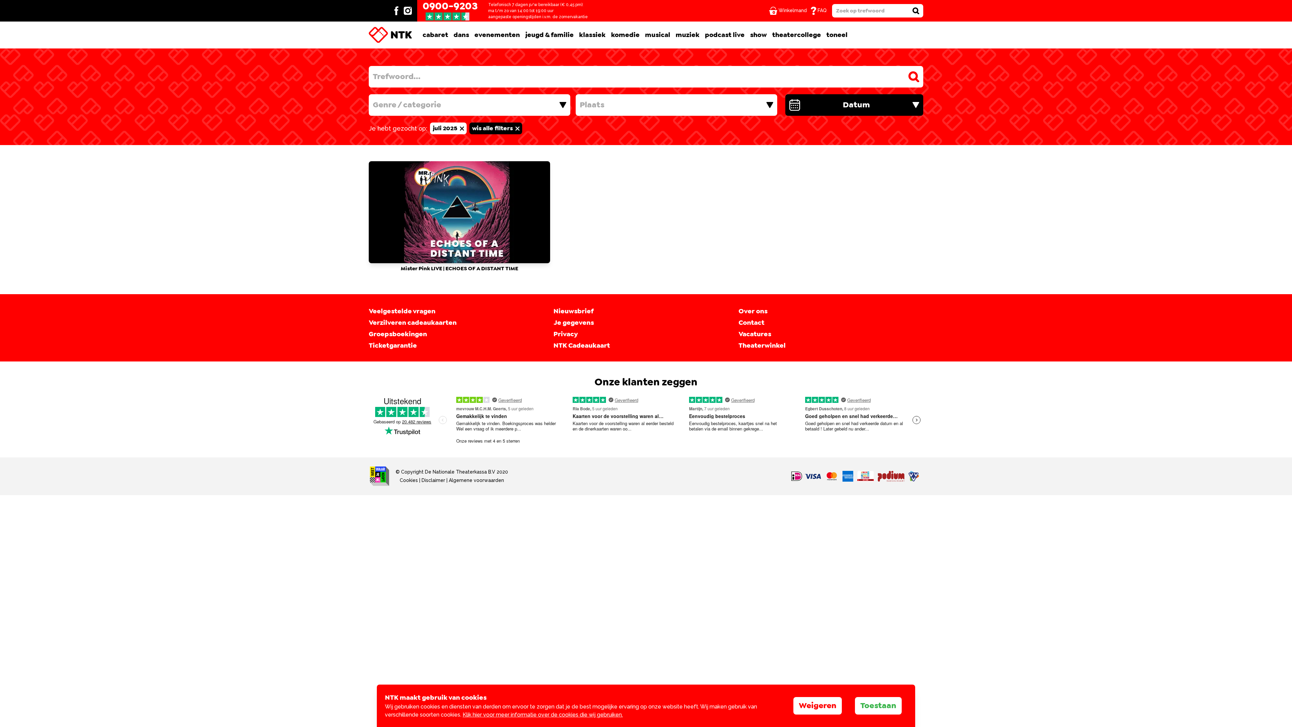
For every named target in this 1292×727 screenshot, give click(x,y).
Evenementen (497, 35)
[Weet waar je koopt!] (379, 476)
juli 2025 (446, 128)
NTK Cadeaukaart (581, 345)
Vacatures (755, 334)
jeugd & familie (549, 35)
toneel (837, 35)
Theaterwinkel (762, 345)
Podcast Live (725, 35)
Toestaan (878, 706)
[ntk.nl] (390, 35)
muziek (687, 35)
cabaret (435, 35)
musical (657, 35)
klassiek (592, 35)
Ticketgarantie (393, 345)
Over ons (753, 311)
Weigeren (817, 706)
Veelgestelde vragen (402, 311)
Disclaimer (433, 480)
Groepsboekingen (398, 334)
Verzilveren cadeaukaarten (413, 322)
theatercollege (796, 35)
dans (461, 35)
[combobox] (469, 105)
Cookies (409, 480)
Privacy (565, 334)
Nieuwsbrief (573, 311)
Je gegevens (573, 322)
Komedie (625, 35)
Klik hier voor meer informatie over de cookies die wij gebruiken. (543, 715)
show (758, 35)
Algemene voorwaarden (476, 480)
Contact (751, 322)
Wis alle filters (493, 128)
